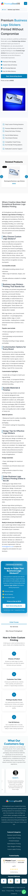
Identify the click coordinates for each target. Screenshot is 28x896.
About (3, 891)
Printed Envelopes (14, 841)
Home (4, 9)
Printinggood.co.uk (7, 546)
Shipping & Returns (20, 891)
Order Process (14, 622)
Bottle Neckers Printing (14, 843)
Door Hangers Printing (14, 846)
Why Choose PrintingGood (14, 631)
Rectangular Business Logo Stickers (14, 181)
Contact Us (14, 893)
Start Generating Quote (14, 76)
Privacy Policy (10, 891)
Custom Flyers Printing (14, 838)
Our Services (14, 627)
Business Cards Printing (14, 835)
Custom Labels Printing (14, 849)
